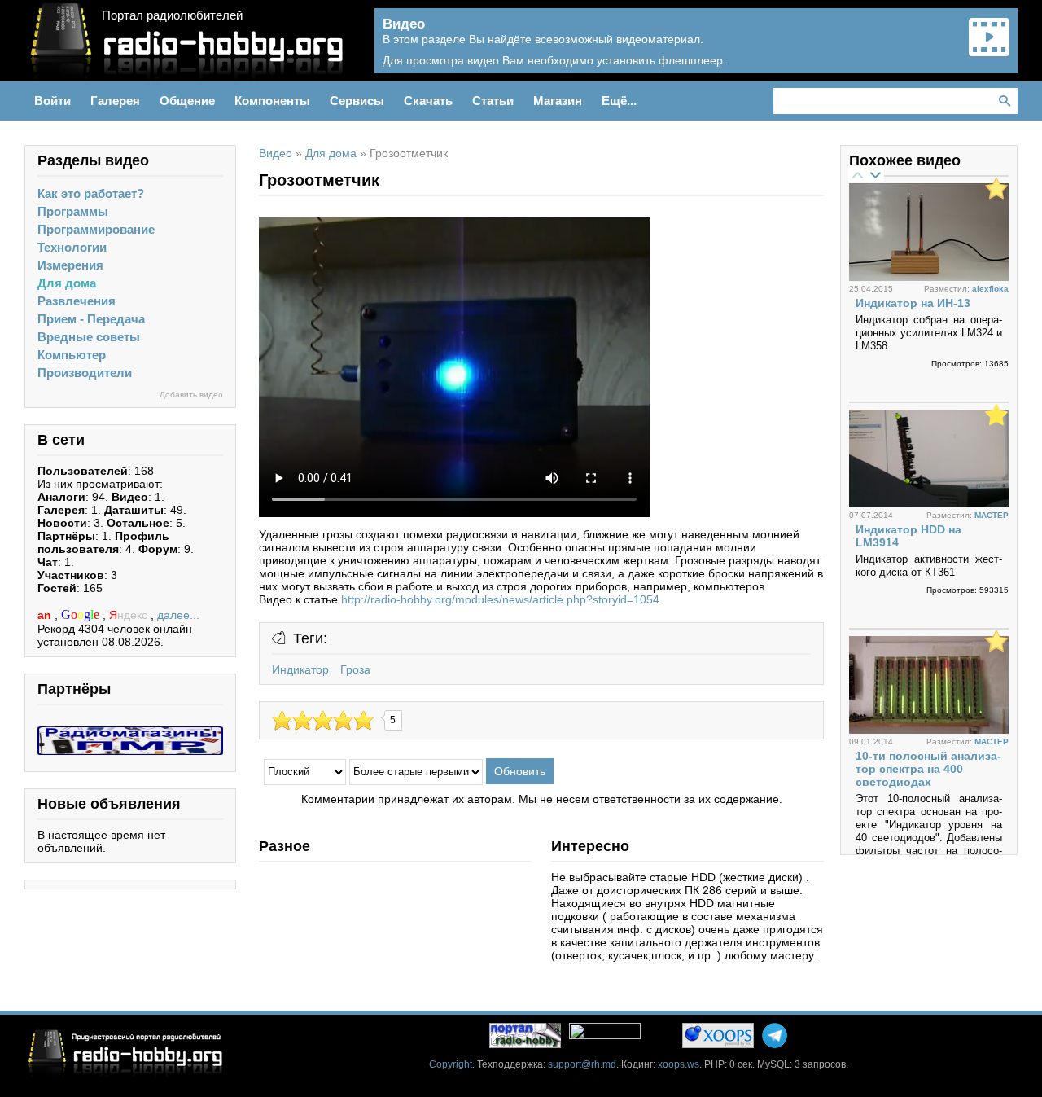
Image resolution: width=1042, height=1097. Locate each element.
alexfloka (990, 288)
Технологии (72, 247)
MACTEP (991, 515)
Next (875, 174)
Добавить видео (191, 394)
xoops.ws (678, 1064)
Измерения (70, 265)
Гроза (355, 669)
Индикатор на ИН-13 (913, 302)
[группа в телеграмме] (774, 1035)
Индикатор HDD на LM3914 (908, 536)
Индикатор (300, 669)
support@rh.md (582, 1064)
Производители (84, 373)
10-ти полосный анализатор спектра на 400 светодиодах (928, 768)
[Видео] (989, 50)
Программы (72, 211)
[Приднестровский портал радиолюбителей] (525, 1035)
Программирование (96, 229)
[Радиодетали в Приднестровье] (130, 732)
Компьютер (71, 355)
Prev (857, 174)
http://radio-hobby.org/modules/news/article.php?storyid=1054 (500, 599)
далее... (178, 614)
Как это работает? (90, 193)
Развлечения (76, 301)
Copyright (450, 1064)
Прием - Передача (91, 319)
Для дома (66, 283)
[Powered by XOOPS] (718, 1035)
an (46, 614)
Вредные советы (88, 337)
